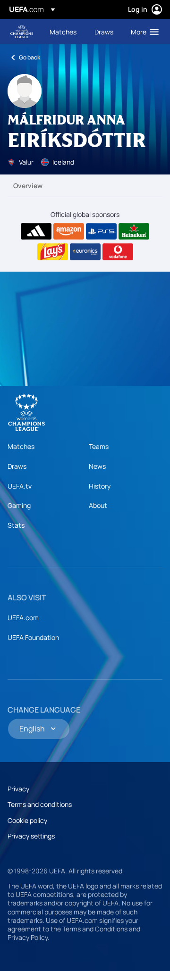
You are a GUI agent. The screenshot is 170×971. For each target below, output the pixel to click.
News (97, 466)
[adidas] (36, 231)
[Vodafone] (117, 251)
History (99, 485)
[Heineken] (134, 231)
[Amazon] (68, 231)
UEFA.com (23, 617)
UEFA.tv (20, 485)
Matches (21, 446)
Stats (16, 525)
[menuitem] (64, 32)
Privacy (18, 788)
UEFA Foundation (33, 637)
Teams (99, 446)
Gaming (19, 505)
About (98, 505)
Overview (27, 185)
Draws (17, 466)
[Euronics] (85, 251)
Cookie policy (27, 820)
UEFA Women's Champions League (22, 31)
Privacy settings (31, 835)
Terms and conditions (40, 804)
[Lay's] (52, 251)
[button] (143, 32)
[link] (63, 32)
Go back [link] (29, 57)
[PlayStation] (101, 231)
